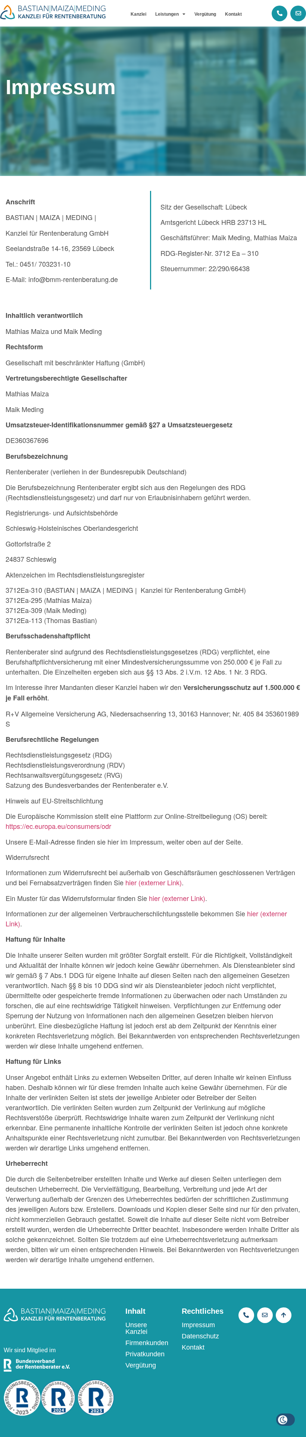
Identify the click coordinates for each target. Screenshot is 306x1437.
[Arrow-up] (283, 1315)
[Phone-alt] (279, 13)
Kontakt (233, 14)
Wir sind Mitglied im (30, 1350)
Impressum (198, 1325)
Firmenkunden (146, 1343)
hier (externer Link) (153, 882)
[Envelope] (298, 13)
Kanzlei (138, 14)
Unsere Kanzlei (136, 1328)
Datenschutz (200, 1336)
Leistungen (167, 14)
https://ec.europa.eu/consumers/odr (58, 826)
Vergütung (205, 14)
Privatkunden (145, 1354)
